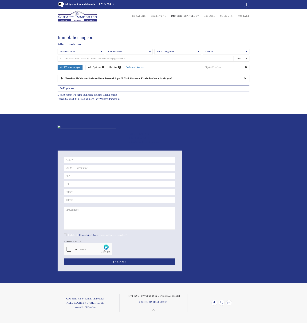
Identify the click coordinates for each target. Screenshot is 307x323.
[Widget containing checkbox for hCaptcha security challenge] (88, 249)
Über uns (226, 16)
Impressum (133, 296)
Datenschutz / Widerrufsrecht (160, 296)
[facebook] (246, 5)
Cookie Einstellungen (153, 302)
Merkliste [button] (114, 67)
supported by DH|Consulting (85, 307)
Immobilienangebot (185, 16)
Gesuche (209, 16)
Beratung (139, 16)
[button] (153, 309)
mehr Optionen (95, 67)
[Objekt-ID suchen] (246, 67)
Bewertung (158, 16)
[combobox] (81, 51)
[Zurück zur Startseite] (78, 16)
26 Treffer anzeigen (71, 67)
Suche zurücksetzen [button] (135, 67)
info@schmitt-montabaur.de (80, 4)
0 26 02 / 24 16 (106, 4)
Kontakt (243, 16)
